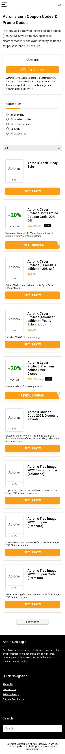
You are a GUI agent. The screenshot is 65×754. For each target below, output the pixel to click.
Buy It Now (32, 191)
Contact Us (9, 689)
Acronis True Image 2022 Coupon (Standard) (41, 522)
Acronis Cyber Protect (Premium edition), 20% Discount (40, 368)
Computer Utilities (21, 119)
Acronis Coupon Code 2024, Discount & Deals (42, 415)
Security (15, 128)
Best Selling (17, 114)
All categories (18, 133)
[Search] (59, 5)
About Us (8, 684)
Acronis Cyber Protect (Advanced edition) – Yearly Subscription (41, 319)
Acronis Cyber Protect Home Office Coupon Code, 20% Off (42, 215)
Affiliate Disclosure (13, 699)
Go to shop (34, 70)
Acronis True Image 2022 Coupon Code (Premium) (41, 574)
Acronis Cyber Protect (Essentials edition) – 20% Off (41, 265)
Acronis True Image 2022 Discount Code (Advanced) (42, 470)
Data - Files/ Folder (21, 124)
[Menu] (4, 5)
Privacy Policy (11, 694)
